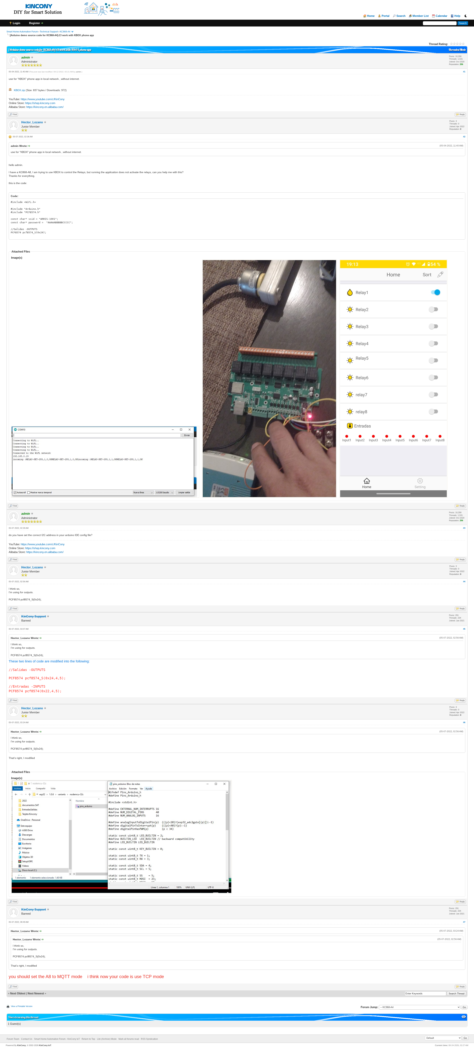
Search (400, 15)
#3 (464, 528)
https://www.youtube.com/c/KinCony (43, 99)
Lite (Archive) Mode (107, 1039)
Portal (385, 15)
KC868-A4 (65, 31)
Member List (421, 15)
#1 (464, 72)
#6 (464, 722)
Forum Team (13, 1039)
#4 (464, 581)
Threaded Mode (457, 49)
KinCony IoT (45, 1045)
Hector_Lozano (32, 122)
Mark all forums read (128, 1039)
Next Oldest (17, 993)
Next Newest (36, 993)
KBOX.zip (19, 90)
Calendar (441, 15)
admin (78, 72)
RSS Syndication (149, 1039)
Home (371, 15)
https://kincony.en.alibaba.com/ (45, 106)
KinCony (21, 1045)
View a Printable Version (21, 1006)
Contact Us (26, 1039)
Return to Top (88, 1039)
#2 (464, 137)
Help (457, 15)
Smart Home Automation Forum (22, 31)
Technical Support (49, 31)
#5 (464, 629)
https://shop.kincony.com (40, 103)
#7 (464, 922)
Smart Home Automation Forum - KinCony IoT (57, 1039)
